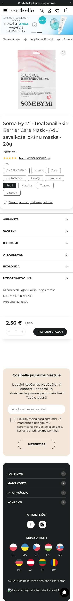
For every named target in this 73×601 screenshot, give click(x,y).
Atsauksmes (34, 158)
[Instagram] (42, 524)
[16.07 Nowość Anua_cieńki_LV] (36, 25)
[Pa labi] (70, 3)
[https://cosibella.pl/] (13, 547)
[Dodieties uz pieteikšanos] (49, 10)
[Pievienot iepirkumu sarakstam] (63, 53)
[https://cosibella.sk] (60, 547)
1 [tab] (32, 33)
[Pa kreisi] (3, 3)
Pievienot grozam (50, 331)
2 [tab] (38, 33)
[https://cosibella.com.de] (19, 562)
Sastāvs (9, 231)
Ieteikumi (10, 243)
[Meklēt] (41, 11)
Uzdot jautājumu (17, 278)
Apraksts (10, 219)
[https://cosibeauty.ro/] (54, 562)
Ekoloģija (11, 266)
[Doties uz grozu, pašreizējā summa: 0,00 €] (66, 11)
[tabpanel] (36, 25)
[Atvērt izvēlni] (4, 10)
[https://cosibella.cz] (36, 547)
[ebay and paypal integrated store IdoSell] (36, 590)
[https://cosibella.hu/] (48, 547)
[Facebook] (31, 524)
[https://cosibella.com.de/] (31, 562)
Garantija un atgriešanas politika (31, 202)
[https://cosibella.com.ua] (25, 547)
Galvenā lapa (11, 39)
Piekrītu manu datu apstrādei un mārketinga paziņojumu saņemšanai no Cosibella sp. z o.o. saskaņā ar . (40, 424)
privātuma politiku (45, 430)
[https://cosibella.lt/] (42, 562)
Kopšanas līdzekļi (42, 39)
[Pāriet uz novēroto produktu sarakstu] (57, 10)
